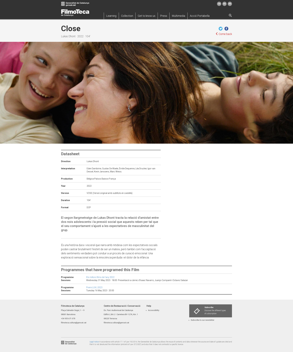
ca (219, 3)
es (224, 3)
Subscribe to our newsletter (202, 320)
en (230, 3)
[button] (111, 16)
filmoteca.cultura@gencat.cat (73, 323)
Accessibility (153, 310)
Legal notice (94, 342)
